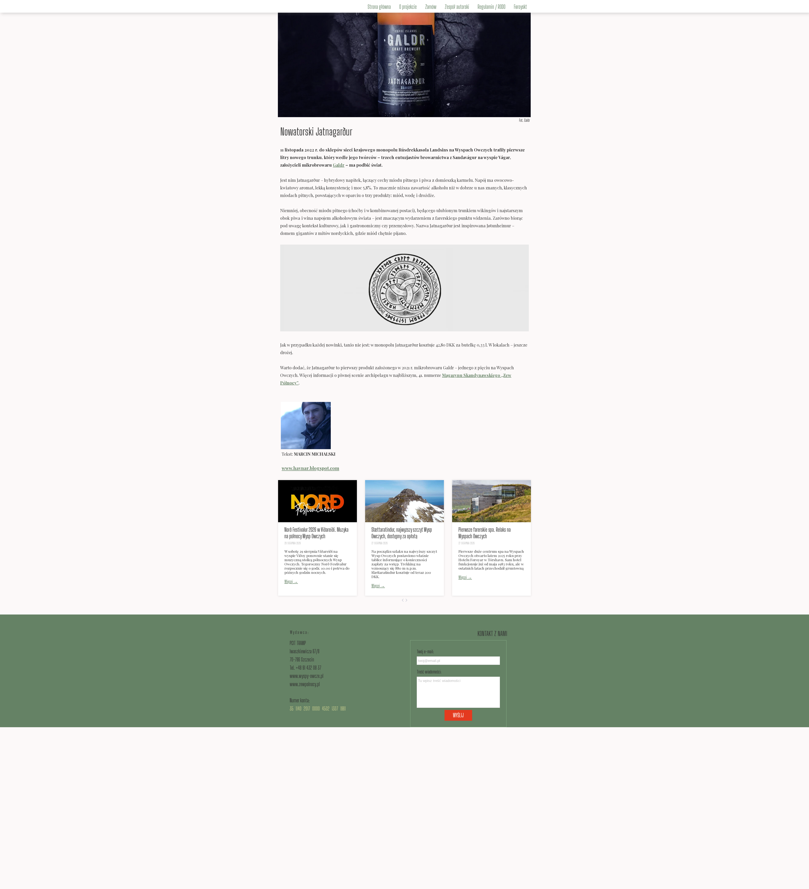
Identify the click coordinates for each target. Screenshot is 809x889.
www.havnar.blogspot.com (310, 468)
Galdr (338, 165)
